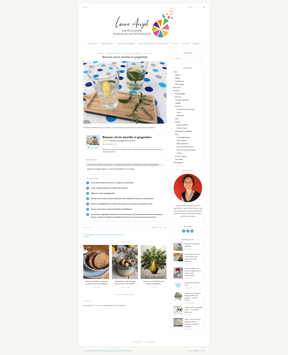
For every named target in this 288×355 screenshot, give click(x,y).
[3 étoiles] (106, 140)
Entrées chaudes (182, 125)
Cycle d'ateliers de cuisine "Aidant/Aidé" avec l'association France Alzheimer (103, 236)
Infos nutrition (179, 84)
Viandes (179, 153)
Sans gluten (148, 53)
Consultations (106, 44)
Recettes (186, 44)
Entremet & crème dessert (186, 109)
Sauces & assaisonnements (186, 150)
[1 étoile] (103, 140)
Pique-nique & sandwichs (183, 131)
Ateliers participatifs (126, 44)
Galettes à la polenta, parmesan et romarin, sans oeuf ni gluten (96, 282)
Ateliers (177, 78)
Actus (175, 44)
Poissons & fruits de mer (185, 147)
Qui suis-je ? (93, 44)
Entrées (177, 122)
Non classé (177, 87)
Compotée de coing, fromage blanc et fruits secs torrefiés (125, 282)
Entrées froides (182, 128)
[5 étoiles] (108, 140)
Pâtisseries (180, 116)
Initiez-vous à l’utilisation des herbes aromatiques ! (153, 282)
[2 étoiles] (104, 140)
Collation (178, 103)
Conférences (179, 81)
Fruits (179, 112)
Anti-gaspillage (180, 94)
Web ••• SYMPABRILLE (194, 351)
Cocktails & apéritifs (112, 53)
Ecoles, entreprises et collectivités (153, 44)
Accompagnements (183, 137)
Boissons (100, 53)
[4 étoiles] (107, 140)
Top (202, 350)
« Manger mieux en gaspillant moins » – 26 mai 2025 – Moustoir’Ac (193, 309)
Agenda (177, 75)
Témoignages (177, 162)
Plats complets (182, 140)
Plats (176, 134)
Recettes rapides (136, 53)
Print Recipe (94, 148)
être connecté (97, 305)
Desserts (178, 106)
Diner (177, 119)
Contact (196, 44)
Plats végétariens (183, 144)
